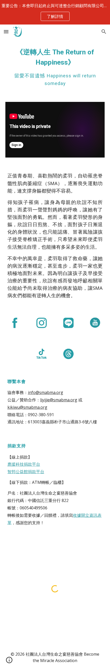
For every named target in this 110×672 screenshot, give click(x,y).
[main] (55, 67)
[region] (55, 12)
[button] (6, 32)
